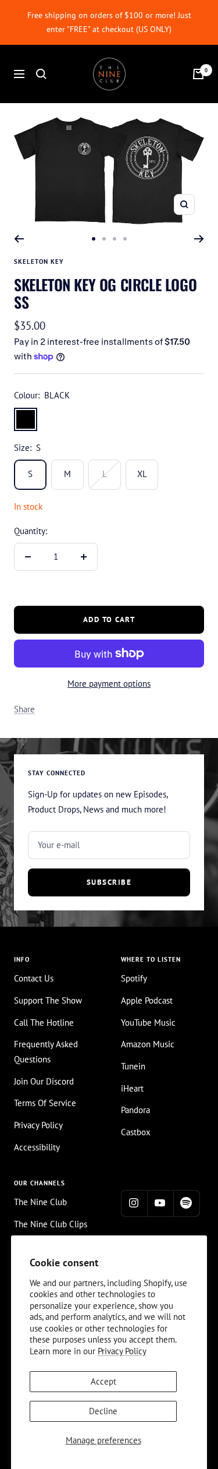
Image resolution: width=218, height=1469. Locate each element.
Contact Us (33, 978)
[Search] (41, 74)
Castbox (136, 1132)
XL (142, 473)
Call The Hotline (44, 1022)
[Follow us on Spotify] (186, 1203)
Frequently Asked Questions (46, 1052)
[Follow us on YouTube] (160, 1203)
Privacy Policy (122, 1351)
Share (24, 709)
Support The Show (48, 1000)
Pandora (135, 1109)
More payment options (109, 683)
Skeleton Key (39, 261)
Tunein (133, 1066)
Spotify (134, 978)
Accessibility (37, 1147)
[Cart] (198, 74)
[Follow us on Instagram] (134, 1203)
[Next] (199, 239)
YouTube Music (148, 1022)
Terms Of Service (45, 1102)
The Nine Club (40, 1201)
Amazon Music (147, 1044)
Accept (103, 1381)
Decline (103, 1411)
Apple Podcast (147, 1000)
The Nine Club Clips (50, 1224)
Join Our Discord (44, 1081)
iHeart (132, 1088)
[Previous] (19, 239)
